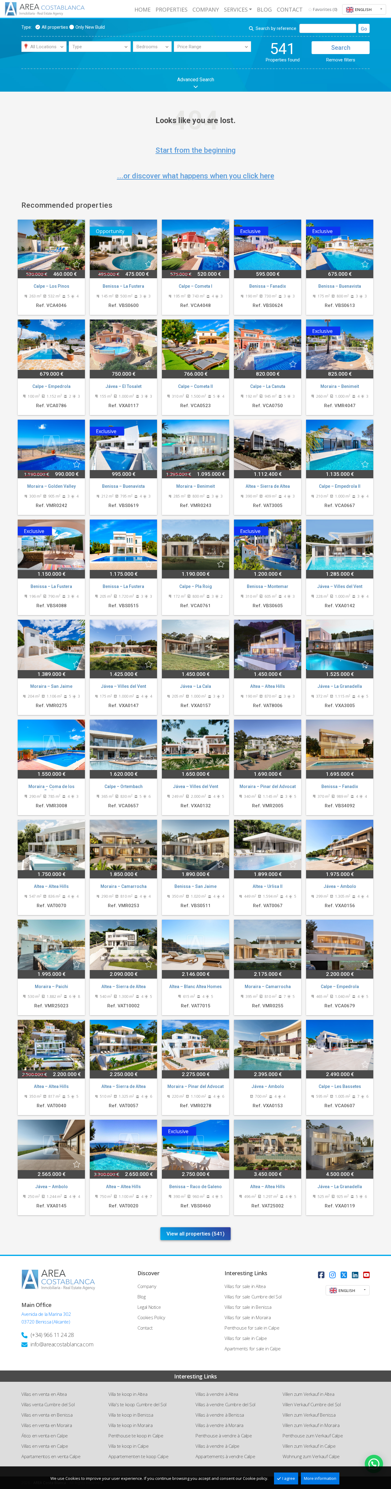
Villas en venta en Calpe (44, 1446)
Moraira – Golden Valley (51, 486)
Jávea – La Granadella (339, 686)
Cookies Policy (151, 1317)
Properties (171, 9)
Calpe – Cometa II (195, 386)
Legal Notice (149, 1307)
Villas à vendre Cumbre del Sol (225, 1404)
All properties (55, 27)
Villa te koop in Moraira (130, 1425)
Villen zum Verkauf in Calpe (309, 1446)
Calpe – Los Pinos (51, 286)
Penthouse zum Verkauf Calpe (313, 1435)
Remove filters (340, 60)
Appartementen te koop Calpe (138, 1456)
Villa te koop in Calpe (128, 1446)
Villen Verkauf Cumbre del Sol (312, 1404)
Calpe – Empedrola (51, 386)
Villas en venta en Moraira (46, 1425)
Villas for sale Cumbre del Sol (253, 1297)
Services (236, 9)
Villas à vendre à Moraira (219, 1425)
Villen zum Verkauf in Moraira (311, 1425)
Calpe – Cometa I (195, 286)
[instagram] (332, 1275)
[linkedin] (355, 1275)
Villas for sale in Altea (245, 1286)
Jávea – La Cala (195, 686)
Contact (290, 9)
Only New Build (90, 27)
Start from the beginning (195, 150)
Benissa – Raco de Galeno (195, 1186)
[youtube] (366, 1275)
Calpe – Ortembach (123, 786)
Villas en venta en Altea (44, 1394)
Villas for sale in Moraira (248, 1317)
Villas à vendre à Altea (217, 1394)
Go (364, 29)
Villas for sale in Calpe (246, 1338)
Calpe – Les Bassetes (340, 1086)
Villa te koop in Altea (127, 1394)
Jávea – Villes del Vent (339, 586)
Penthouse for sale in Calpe (252, 1328)
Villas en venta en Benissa (47, 1415)
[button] (364, 9)
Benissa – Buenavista (339, 286)
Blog (264, 9)
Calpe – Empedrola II (339, 486)
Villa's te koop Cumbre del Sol (137, 1404)
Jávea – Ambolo (339, 886)
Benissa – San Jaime (195, 886)
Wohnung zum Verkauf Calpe (311, 1456)
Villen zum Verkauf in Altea (308, 1394)
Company (205, 9)
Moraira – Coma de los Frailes (51, 787)
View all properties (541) (195, 1234)
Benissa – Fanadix (267, 286)
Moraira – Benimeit (339, 386)
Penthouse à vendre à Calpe (224, 1435)
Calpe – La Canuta (267, 386)
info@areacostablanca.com (62, 1344)
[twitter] (344, 1275)
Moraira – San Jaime (51, 686)
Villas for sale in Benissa (248, 1307)
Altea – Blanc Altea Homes (195, 986)
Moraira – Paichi (51, 986)
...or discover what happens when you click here (195, 176)
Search (340, 47)
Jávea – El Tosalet (123, 386)
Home (142, 9)
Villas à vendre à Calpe (217, 1446)
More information (320, 1478)
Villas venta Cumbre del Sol (48, 1404)
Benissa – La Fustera (123, 286)
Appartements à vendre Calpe (225, 1456)
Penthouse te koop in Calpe (135, 1435)
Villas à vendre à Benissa (220, 1415)
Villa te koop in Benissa (130, 1415)
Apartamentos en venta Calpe (50, 1456)
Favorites (325, 9)
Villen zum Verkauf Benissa (309, 1415)
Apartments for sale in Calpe (253, 1348)
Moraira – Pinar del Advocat (267, 786)
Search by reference (276, 28)
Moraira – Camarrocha (123, 886)
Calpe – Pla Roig (195, 586)
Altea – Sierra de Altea (268, 486)
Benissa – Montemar (267, 586)
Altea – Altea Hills (267, 686)
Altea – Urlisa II (268, 886)
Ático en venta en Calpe (44, 1435)
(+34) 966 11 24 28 (52, 1334)
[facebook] (321, 1275)
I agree (288, 1478)
